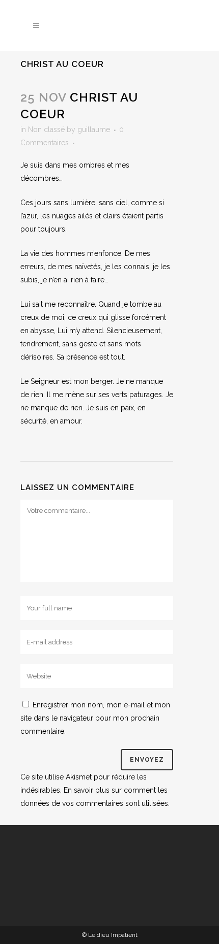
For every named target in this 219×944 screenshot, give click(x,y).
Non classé (46, 129)
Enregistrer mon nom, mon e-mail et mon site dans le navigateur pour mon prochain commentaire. (95, 718)
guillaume (93, 129)
